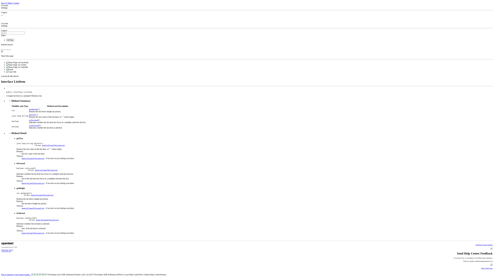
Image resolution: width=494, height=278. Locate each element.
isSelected (34, 126)
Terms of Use (4, 250)
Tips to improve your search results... (16, 274)
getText (32, 115)
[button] (247, 45)
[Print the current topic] (10, 49)
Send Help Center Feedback (484, 245)
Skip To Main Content (10, 3)
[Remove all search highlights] (7, 49)
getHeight (33, 109)
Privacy (11, 250)
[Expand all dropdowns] (5, 49)
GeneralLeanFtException (53, 145)
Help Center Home (487, 268)
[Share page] (2, 49)
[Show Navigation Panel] (2, 15)
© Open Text (6, 251)
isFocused (33, 120)
